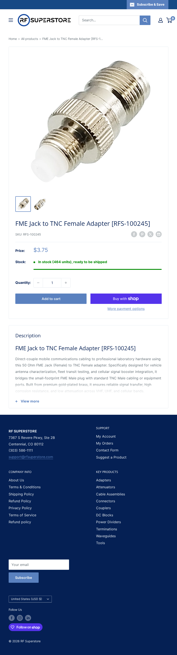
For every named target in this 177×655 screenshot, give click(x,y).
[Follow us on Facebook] (12, 618)
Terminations (106, 529)
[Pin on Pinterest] (142, 234)
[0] (169, 20)
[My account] (160, 20)
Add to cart (51, 299)
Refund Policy (20, 501)
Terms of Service (22, 515)
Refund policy (20, 522)
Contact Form (107, 450)
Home (13, 39)
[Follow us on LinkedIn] (28, 618)
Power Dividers (108, 522)
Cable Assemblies (110, 494)
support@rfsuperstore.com (31, 457)
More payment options (126, 308)
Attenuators (105, 487)
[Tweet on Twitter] (150, 234)
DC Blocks (104, 515)
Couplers (103, 508)
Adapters (103, 480)
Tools (100, 543)
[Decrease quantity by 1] (38, 282)
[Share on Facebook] (134, 234)
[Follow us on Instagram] (20, 618)
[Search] (145, 20)
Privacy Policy (20, 508)
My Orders (104, 443)
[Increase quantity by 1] (65, 282)
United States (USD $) (26, 599)
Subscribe (23, 577)
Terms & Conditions (25, 487)
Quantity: (23, 282)
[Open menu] (11, 20)
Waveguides (106, 536)
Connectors (105, 501)
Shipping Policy (21, 494)
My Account (106, 436)
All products (29, 39)
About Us (16, 480)
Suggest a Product (111, 457)
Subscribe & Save (150, 4)
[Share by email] (159, 234)
